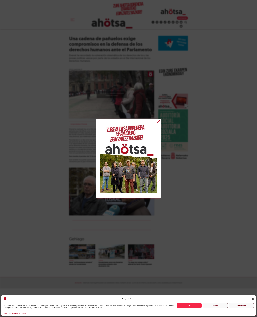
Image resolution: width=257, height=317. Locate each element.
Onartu (189, 305)
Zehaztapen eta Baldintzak (19, 313)
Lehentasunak (241, 305)
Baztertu (215, 305)
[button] (253, 299)
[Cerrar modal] (158, 121)
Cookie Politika (7, 313)
